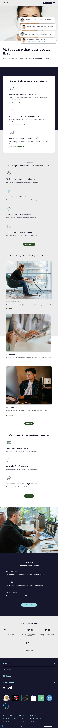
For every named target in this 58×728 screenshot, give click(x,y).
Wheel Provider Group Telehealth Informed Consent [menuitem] (15, 721)
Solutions (7, 670)
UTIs (23, 305)
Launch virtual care (14, 102)
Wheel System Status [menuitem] (36, 721)
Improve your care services (16, 146)
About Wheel (8, 682)
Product (6, 663)
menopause (34, 410)
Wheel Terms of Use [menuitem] (34, 715)
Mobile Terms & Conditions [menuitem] (36, 718)
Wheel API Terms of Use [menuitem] (21, 715)
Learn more (9, 308)
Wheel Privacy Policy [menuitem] (8, 715)
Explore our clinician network (16, 124)
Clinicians (7, 676)
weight (22, 410)
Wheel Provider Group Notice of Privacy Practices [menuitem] (15, 718)
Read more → (48, 726)
